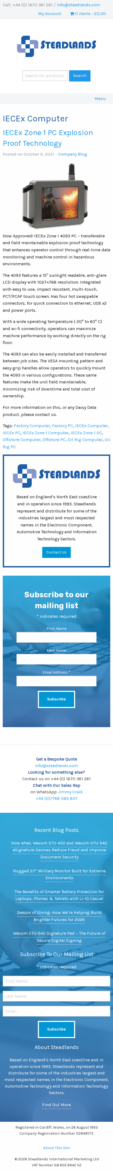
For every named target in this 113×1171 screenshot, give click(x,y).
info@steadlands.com (78, 4)
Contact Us (56, 552)
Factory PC (62, 425)
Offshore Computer (22, 439)
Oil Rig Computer (85, 439)
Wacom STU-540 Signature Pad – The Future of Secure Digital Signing (59, 937)
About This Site (56, 1148)
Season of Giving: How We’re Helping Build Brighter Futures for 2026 (59, 916)
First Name (56, 628)
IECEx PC (11, 432)
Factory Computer (32, 425)
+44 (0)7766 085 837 (57, 798)
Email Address (56, 672)
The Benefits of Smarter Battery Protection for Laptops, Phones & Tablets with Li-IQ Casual (59, 895)
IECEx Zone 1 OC (86, 432)
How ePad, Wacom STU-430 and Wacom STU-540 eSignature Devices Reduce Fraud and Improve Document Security (59, 850)
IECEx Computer (91, 425)
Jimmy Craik (70, 791)
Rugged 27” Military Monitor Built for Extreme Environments (59, 874)
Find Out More (56, 1104)
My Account (49, 13)
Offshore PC (54, 439)
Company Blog (72, 154)
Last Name (56, 650)
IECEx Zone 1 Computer (45, 432)
